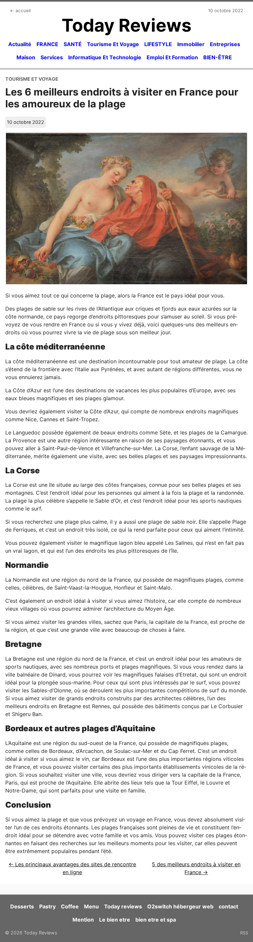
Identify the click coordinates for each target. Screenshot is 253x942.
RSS (244, 932)
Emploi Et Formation (172, 57)
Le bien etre (114, 919)
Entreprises (225, 44)
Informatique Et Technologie (104, 57)
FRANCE (47, 44)
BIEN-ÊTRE (217, 57)
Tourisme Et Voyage (113, 44)
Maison (25, 57)
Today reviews (123, 906)
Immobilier (191, 44)
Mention (83, 919)
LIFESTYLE (158, 44)
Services (52, 57)
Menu (91, 906)
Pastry (47, 906)
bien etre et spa (155, 919)
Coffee (70, 906)
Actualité (19, 44)
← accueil (20, 10)
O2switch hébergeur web (180, 906)
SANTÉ (73, 44)
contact (228, 906)
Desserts (22, 906)
